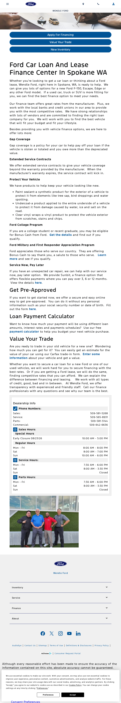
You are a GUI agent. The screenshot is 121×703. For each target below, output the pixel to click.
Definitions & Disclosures (79, 645)
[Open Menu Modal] (7, 4)
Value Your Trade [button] (61, 42)
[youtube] (69, 633)
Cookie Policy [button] (75, 685)
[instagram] (60, 633)
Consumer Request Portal (68, 653)
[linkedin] (78, 633)
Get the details (61, 235)
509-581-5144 (99, 421)
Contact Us (30, 645)
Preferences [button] (42, 688)
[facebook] (42, 633)
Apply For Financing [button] (60, 35)
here (38, 282)
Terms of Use (56, 645)
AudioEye (17, 645)
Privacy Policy (102, 645)
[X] (51, 633)
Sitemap (43, 645)
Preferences (48, 695)
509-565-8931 (99, 417)
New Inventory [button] (60, 49)
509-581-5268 (99, 413)
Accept (73, 695)
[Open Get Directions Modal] (83, 4)
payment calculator (24, 331)
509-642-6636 (99, 424)
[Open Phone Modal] (98, 4)
